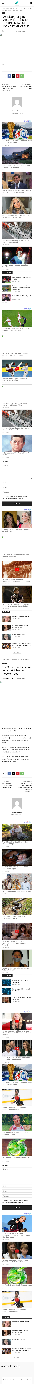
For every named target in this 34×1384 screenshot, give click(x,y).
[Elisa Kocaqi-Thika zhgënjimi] (6, 619)
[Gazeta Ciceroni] (3, 31)
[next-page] (6, 303)
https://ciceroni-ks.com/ (17, 113)
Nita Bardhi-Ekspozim (18, 634)
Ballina (3, 8)
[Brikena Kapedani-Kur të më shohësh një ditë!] (6, 628)
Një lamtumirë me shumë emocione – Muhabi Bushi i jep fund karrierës (21, 287)
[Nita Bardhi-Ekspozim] (6, 637)
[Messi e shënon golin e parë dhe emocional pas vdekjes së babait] (6, 297)
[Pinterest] (17, 76)
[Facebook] (9, 76)
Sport (7, 8)
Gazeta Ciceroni (10, 31)
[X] (13, 76)
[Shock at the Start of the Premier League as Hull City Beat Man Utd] (6, 646)
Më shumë (16, 652)
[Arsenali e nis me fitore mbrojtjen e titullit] (6, 279)
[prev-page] (3, 303)
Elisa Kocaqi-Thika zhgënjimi (20, 616)
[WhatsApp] (22, 76)
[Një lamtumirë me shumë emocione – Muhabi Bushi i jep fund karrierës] (6, 288)
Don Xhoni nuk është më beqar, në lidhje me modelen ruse (9, 88)
